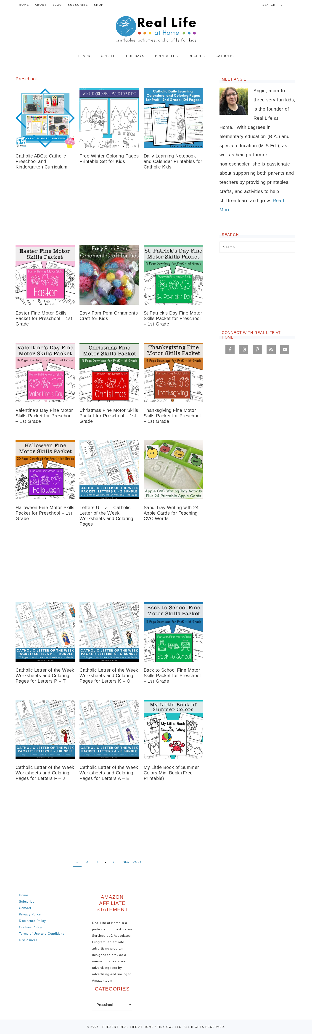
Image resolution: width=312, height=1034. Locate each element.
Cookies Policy (30, 927)
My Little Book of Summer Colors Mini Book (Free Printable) (171, 773)
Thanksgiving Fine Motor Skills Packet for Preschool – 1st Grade (172, 416)
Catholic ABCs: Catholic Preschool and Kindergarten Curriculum (42, 161)
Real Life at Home (156, 30)
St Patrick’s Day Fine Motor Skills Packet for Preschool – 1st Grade (173, 318)
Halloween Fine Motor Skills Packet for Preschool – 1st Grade (45, 513)
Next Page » (132, 861)
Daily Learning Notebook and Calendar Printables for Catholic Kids (173, 161)
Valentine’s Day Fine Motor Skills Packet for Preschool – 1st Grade (44, 416)
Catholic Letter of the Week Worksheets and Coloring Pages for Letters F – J (45, 773)
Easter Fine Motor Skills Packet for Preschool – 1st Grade (44, 318)
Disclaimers (28, 940)
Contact (25, 908)
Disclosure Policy (32, 921)
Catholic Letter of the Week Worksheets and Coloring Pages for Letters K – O (108, 676)
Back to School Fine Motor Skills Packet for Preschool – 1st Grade (172, 676)
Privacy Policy (30, 914)
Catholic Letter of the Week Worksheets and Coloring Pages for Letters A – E (108, 773)
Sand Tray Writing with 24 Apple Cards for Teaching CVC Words (171, 513)
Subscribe (26, 901)
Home (23, 895)
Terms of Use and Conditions (41, 933)
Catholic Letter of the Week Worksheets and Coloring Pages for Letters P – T (45, 676)
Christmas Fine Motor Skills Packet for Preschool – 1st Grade (108, 416)
